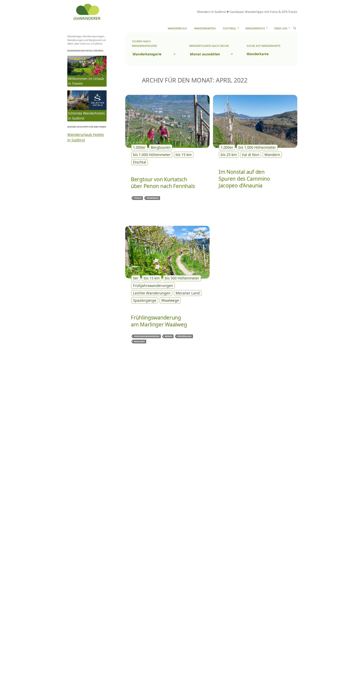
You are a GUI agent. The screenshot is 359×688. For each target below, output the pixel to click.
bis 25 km (229, 154)
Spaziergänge (144, 300)
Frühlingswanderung (146, 336)
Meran (168, 336)
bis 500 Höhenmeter (182, 278)
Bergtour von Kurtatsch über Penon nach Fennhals (163, 183)
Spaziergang (184, 336)
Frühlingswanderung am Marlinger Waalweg (159, 321)
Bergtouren (161, 147)
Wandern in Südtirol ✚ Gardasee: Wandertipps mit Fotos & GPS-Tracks (247, 12)
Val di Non (250, 154)
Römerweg (153, 198)
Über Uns (280, 28)
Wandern (272, 154)
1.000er (139, 147)
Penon (138, 198)
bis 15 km (184, 154)
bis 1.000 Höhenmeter (152, 154)
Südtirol (229, 28)
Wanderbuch (177, 28)
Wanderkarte (258, 54)
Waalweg (139, 341)
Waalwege (170, 300)
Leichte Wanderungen (152, 293)
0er (136, 278)
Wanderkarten (205, 28)
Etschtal (139, 162)
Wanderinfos (255, 28)
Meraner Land (188, 293)
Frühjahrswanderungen (153, 285)
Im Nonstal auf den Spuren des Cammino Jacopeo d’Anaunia (244, 178)
